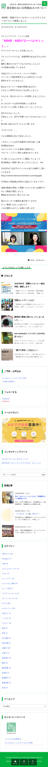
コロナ (5, 574)
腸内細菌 (6, 668)
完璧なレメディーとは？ (24, 300)
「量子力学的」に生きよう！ (26, 350)
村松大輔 (6, 643)
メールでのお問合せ (13, 739)
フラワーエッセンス (10, 593)
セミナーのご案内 (10, 583)
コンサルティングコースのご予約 (14, 378)
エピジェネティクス (10, 569)
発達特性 (6, 658)
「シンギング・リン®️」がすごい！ (27, 514)
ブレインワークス (9, 598)
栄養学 (6, 648)
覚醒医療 (6, 683)
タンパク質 (7, 588)
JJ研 (5, 564)
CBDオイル (7, 554)
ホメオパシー (40, 260)
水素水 (5, 653)
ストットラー (8, 578)
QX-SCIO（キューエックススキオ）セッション (21, 463)
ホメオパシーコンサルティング (15, 459)
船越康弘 (6, 678)
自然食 (5, 673)
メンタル (6, 618)
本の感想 (6, 638)
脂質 (5, 663)
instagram (5, 401)
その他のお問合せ (8, 381)
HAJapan (6, 559)
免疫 (5, 628)
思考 (5, 633)
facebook (6, 399)
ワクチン (6, 623)
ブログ (32, 260)
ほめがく (6, 613)
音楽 (5, 688)
